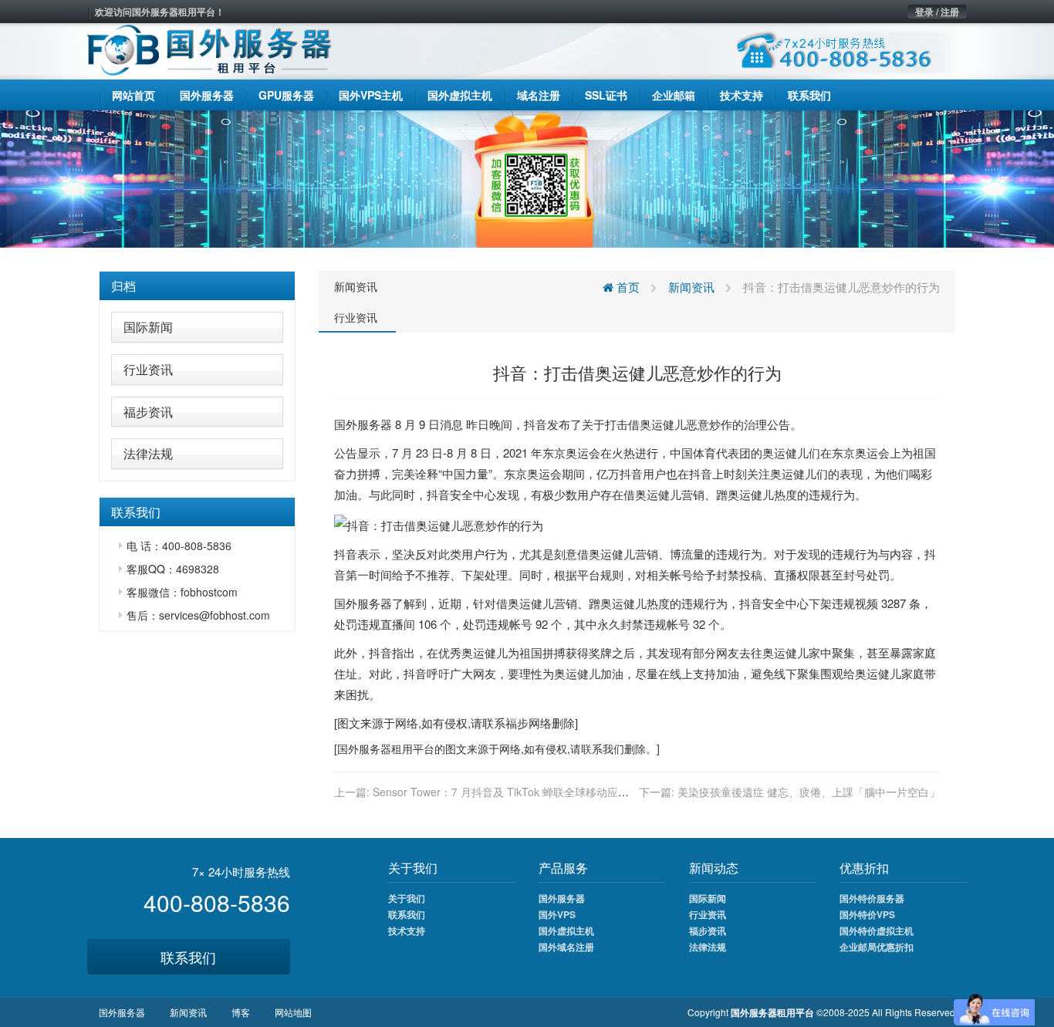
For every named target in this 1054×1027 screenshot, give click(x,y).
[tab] (197, 286)
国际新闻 (148, 327)
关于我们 (406, 898)
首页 (626, 287)
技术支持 (406, 930)
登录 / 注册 (937, 12)
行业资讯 (148, 369)
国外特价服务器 (871, 898)
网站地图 (293, 1012)
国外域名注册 (566, 947)
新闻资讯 (355, 286)
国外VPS (557, 914)
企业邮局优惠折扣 (876, 947)
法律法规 (148, 453)
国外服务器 (363, 424)
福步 (517, 723)
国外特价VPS (867, 914)
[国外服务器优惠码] (527, 177)
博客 (240, 1012)
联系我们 (188, 957)
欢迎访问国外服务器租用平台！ (160, 12)
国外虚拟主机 (566, 930)
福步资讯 (148, 412)
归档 (123, 286)
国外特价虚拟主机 (876, 930)
